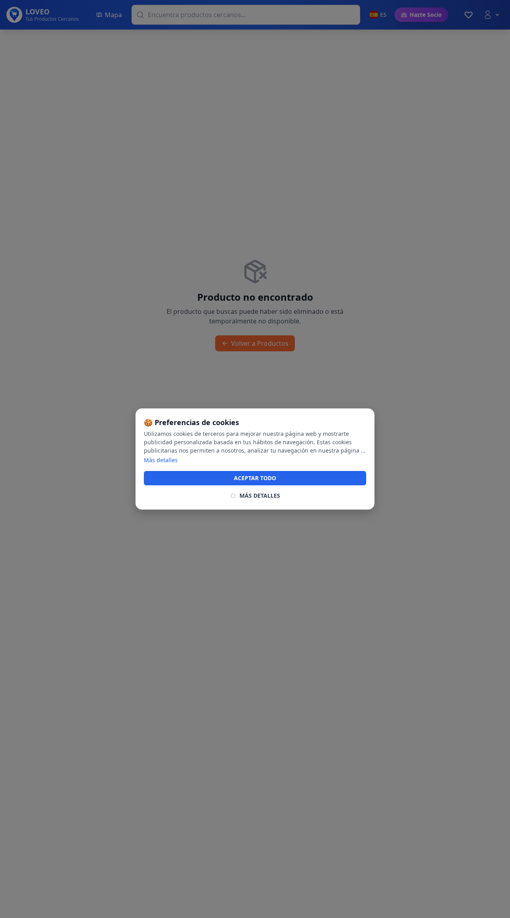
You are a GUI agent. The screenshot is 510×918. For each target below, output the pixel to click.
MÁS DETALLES (259, 495)
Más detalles (161, 460)
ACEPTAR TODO (255, 478)
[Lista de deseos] (469, 15)
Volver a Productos (259, 343)
